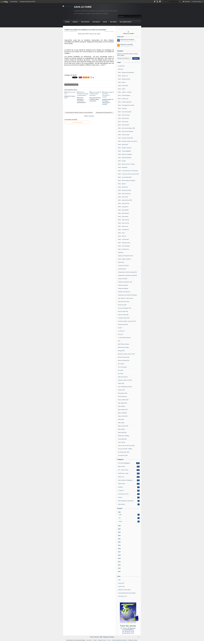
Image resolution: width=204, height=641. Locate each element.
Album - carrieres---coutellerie (125, 92)
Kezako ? (120, 327)
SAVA (74, 640)
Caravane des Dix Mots (123, 265)
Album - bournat (121, 82)
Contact (95, 640)
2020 (119, 542)
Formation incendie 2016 (123, 318)
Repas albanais (121, 406)
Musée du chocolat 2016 (123, 357)
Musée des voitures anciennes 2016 (126, 354)
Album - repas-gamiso (123, 206)
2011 (119, 571)
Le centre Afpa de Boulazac (124, 337)
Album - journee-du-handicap (124, 157)
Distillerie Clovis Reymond (124, 291)
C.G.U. (109, 640)
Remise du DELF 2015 (123, 399)
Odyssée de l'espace (123, 376)
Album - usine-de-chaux (123, 239)
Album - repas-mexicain (123, 223)
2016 (119, 555)
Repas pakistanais (122, 432)
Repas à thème (121, 466)
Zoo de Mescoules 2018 (123, 452)
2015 (119, 558)
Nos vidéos (113, 22)
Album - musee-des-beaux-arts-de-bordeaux (128, 170)
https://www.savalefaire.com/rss (127, 46)
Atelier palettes (121, 504)
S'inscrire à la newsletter (71, 84)
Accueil (67, 22)
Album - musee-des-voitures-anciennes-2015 (128, 174)
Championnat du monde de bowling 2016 (127, 272)
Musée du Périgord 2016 (123, 360)
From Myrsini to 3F (122, 596)
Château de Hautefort (123, 285)
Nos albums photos (125, 22)
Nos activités (85, 22)
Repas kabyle (121, 422)
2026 (119, 512)
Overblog (111, 637)
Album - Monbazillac (122, 167)
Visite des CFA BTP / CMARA (125, 448)
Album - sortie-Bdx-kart (123, 229)
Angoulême (120, 252)
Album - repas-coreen (123, 196)
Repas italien (121, 419)
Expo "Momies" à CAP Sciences (125, 298)
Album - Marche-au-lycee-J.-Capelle (126, 164)
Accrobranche (121, 66)
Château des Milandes (123, 288)
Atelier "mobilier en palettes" (124, 259)
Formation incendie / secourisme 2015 (127, 321)
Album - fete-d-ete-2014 (123, 118)
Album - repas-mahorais (123, 213)
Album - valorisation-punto (124, 242)
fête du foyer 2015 (122, 304)
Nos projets (96, 22)
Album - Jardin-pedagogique (124, 151)
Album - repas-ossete (123, 226)
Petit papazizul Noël (122, 393)
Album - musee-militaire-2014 (124, 177)
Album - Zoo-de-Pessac (123, 249)
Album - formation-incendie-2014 (125, 138)
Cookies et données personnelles (119, 640)
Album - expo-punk (122, 108)
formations (120, 487)
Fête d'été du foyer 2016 (123, 301)
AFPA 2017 (120, 69)
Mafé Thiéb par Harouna (123, 344)
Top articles (89, 640)
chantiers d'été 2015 (122, 278)
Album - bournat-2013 (123, 85)
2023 (119, 532)
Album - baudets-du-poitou (124, 79)
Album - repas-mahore (123, 216)
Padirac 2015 (121, 383)
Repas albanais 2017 (123, 409)
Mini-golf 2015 (121, 350)
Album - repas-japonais (123, 210)
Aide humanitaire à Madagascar (125, 480)
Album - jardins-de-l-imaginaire (125, 154)
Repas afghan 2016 (122, 403)
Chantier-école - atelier (123, 473)
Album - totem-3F (122, 236)
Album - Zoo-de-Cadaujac (124, 246)
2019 (119, 545)
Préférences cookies (132, 640)
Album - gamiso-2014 (123, 144)
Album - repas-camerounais (124, 193)
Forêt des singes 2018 (123, 314)
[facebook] (155, 1)
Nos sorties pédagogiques (124, 463)
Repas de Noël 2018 (122, 416)
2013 (119, 565)
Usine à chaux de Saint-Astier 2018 (126, 445)
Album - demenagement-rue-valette (126, 105)
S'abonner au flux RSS (126, 44)
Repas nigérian (121, 429)
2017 (119, 551)
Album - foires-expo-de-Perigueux (125, 131)
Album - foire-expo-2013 (123, 124)
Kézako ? (75, 22)
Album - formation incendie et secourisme (127, 141)
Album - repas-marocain (123, 219)
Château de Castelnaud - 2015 (125, 282)
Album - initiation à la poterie (124, 147)
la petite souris (121, 586)
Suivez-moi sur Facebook (127, 39)
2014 (119, 561)
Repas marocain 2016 (123, 426)
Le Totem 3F (121, 490)
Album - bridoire (121, 88)
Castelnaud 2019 (122, 268)
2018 (119, 548)
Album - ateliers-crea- (123, 75)
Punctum (120, 497)
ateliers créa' (121, 476)
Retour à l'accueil (89, 116)
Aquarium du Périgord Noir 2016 (125, 255)
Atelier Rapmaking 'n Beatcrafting (125, 500)
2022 (119, 535)
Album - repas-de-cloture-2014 (125, 200)
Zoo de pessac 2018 (122, 455)
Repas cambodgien (122, 412)
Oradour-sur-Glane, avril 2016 (125, 380)
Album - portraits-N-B (123, 187)
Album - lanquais (122, 160)
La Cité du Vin (121, 331)
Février (120, 521)
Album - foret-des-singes (123, 134)
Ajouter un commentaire (77, 122)
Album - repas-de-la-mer (123, 203)
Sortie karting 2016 (122, 439)
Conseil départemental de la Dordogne (127, 593)
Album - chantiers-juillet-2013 (124, 102)
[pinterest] (160, 1)
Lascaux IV (120, 334)
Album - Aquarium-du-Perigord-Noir (126, 72)
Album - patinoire (122, 183)
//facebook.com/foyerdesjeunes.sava (128, 41)
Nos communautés (122, 367)
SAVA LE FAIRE (83, 7)
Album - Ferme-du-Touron (124, 115)
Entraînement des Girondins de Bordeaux (127, 295)
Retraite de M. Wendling (123, 435)
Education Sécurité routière (124, 589)
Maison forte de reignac (123, 347)
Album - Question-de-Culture (124, 190)
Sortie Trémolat (121, 442)
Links (119, 340)
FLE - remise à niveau (123, 470)
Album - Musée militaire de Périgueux (126, 180)
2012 (119, 568)
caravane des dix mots (123, 494)
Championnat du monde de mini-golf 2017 (127, 275)
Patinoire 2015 (121, 390)
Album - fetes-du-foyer (123, 121)
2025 (119, 525)
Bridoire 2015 (121, 262)
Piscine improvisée (122, 396)
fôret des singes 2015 (123, 311)
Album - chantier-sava (123, 98)
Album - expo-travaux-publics (124, 111)
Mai (119, 518)
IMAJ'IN (105, 22)
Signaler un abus (102, 640)
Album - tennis (121, 232)
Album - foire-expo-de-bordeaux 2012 (126, 128)
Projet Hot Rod (121, 483)
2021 (119, 538)
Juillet (120, 514)
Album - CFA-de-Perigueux (124, 95)
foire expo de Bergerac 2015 (124, 308)
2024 (119, 529)
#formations (111, 31)
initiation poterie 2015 (123, 324)
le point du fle (121, 583)
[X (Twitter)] (157, 1)
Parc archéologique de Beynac (125, 386)
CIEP (119, 579)
